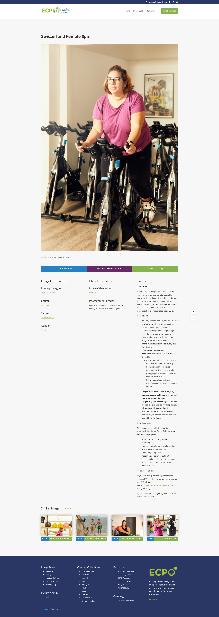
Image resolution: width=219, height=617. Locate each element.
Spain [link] (84, 591)
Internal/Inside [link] (47, 317)
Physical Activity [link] (47, 293)
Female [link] (44, 330)
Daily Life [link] (49, 571)
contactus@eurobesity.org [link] (155, 485)
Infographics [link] (123, 584)
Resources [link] (151, 11)
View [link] (44, 539)
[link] (57, 9)
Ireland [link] (85, 578)
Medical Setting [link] (52, 578)
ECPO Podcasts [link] (124, 578)
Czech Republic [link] (88, 571)
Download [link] (62, 268)
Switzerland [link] (46, 305)
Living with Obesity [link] (126, 600)
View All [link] (69, 508)
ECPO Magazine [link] (124, 574)
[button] (170, 2)
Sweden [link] (85, 594)
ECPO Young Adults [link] (126, 581)
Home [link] (127, 11)
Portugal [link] (85, 584)
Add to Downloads (108, 268)
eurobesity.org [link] (169, 11)
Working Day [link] (50, 584)
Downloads (154, 268)
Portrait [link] (92, 293)
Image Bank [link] (138, 11)
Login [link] (47, 597)
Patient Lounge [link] (124, 588)
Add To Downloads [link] (60, 539)
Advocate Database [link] (126, 571)
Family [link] (48, 574)
